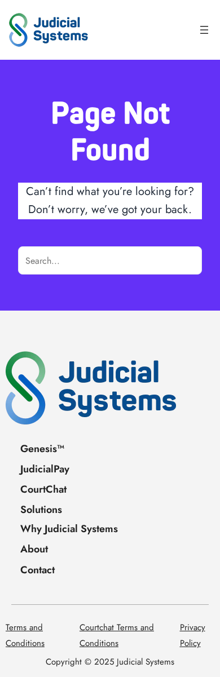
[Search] (188, 260)
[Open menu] (204, 30)
